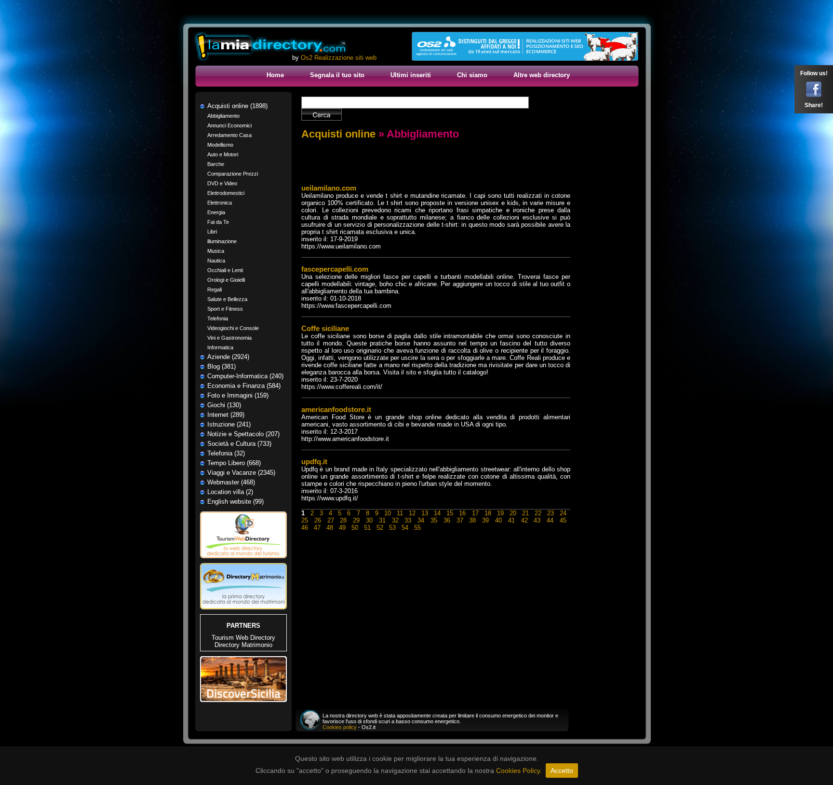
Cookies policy (339, 727)
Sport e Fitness (225, 309)
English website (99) (235, 501)
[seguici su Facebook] (813, 95)
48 (329, 527)
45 (563, 520)
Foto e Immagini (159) (238, 395)
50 (354, 527)
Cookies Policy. (519, 770)
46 (304, 527)
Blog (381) (221, 366)
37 (460, 520)
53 (392, 527)
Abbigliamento (223, 116)
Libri (212, 231)
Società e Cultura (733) (239, 443)
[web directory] (271, 47)
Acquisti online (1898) (237, 106)
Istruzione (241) (229, 424)
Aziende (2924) (228, 356)
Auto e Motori (222, 154)
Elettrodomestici (225, 193)
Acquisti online (338, 134)
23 (550, 513)
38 (472, 520)
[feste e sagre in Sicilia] (243, 699)
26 (317, 520)
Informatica (220, 347)
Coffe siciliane (325, 328)
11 (400, 513)
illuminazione (222, 241)
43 (537, 520)
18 (487, 513)
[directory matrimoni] (243, 607)
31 (382, 520)
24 (563, 513)
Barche (215, 164)
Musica (215, 251)
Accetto (562, 770)
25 (304, 520)
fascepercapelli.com (334, 269)
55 (417, 527)
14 (437, 513)
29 (356, 520)
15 (449, 513)
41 (511, 520)
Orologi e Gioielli (226, 280)
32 (395, 520)
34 (420, 520)
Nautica (216, 260)
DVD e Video (222, 183)
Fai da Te (218, 222)
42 (524, 520)
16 (462, 513)
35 (433, 520)
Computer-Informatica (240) (245, 376)
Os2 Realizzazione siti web (338, 57)
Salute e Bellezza (227, 299)
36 (446, 520)
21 (525, 513)
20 (513, 513)
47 (317, 527)
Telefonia (217, 318)
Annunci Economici (229, 125)
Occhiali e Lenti (225, 270)
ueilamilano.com (328, 188)
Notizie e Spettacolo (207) (243, 434)
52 (379, 527)
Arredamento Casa (229, 135)
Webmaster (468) (231, 482)
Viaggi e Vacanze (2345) (241, 472)
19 (500, 513)
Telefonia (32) (226, 453)
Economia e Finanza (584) (244, 385)
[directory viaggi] (243, 561)
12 (412, 513)
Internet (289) (225, 414)
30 (369, 520)
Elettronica (219, 203)
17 (475, 513)
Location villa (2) (230, 492)
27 (330, 520)
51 (367, 527)
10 (387, 513)
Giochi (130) (224, 405)
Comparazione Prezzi (232, 174)
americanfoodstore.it (336, 409)
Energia (216, 212)
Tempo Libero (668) (234, 463)
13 (424, 513)
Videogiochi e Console (233, 328)
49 (342, 527)
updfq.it (314, 461)
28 (343, 520)
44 (550, 520)
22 (538, 513)
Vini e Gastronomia (229, 338)
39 (485, 520)
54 (405, 527)
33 (407, 520)
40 (498, 520)
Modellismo (220, 145)
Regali (214, 289)
